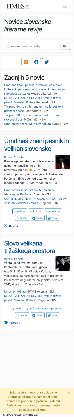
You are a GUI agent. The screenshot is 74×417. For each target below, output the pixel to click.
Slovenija (19, 157)
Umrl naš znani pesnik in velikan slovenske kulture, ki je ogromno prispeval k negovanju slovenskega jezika (34, 89)
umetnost (54, 211)
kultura (37, 211)
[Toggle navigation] (65, 6)
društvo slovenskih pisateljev (45, 308)
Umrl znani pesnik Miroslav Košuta (27, 124)
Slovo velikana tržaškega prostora (29, 247)
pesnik (23, 217)
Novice (8, 157)
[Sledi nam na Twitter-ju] (46, 61)
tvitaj (54, 217)
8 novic (11, 225)
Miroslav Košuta (15, 291)
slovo (17, 308)
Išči (65, 46)
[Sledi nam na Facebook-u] (36, 61)
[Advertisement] (37, 371)
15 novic (12, 322)
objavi (39, 217)
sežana (20, 211)
